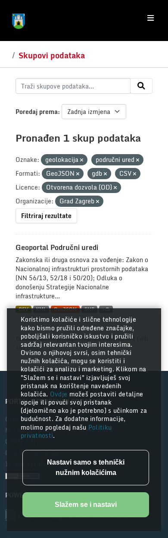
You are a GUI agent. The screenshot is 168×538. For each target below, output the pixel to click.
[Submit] (141, 86)
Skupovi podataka (52, 55)
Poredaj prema (37, 112)
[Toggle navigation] (150, 18)
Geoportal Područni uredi (57, 247)
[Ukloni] (81, 160)
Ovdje (59, 394)
